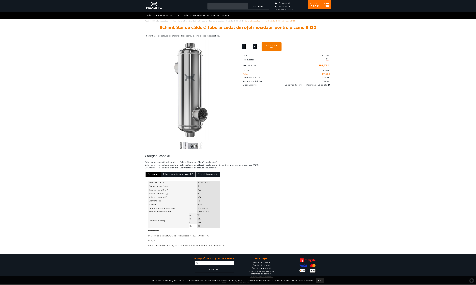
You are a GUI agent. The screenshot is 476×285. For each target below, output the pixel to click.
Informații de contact (261, 274)
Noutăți (226, 15)
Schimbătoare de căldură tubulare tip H (199, 168)
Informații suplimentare (302, 280)
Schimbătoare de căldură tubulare (201, 15)
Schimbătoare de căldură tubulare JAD (198, 162)
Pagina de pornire (261, 262)
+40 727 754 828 (284, 7)
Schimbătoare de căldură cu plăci (163, 15)
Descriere (153, 174)
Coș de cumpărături (261, 268)
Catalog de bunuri (261, 265)
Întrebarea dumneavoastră (178, 174)
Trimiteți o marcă (208, 174)
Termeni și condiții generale (261, 271)
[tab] (153, 174)
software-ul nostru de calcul (210, 245)
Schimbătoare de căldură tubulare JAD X (238, 165)
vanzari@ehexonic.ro (285, 9)
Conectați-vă (284, 3)
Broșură (152, 240)
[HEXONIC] (327, 60)
